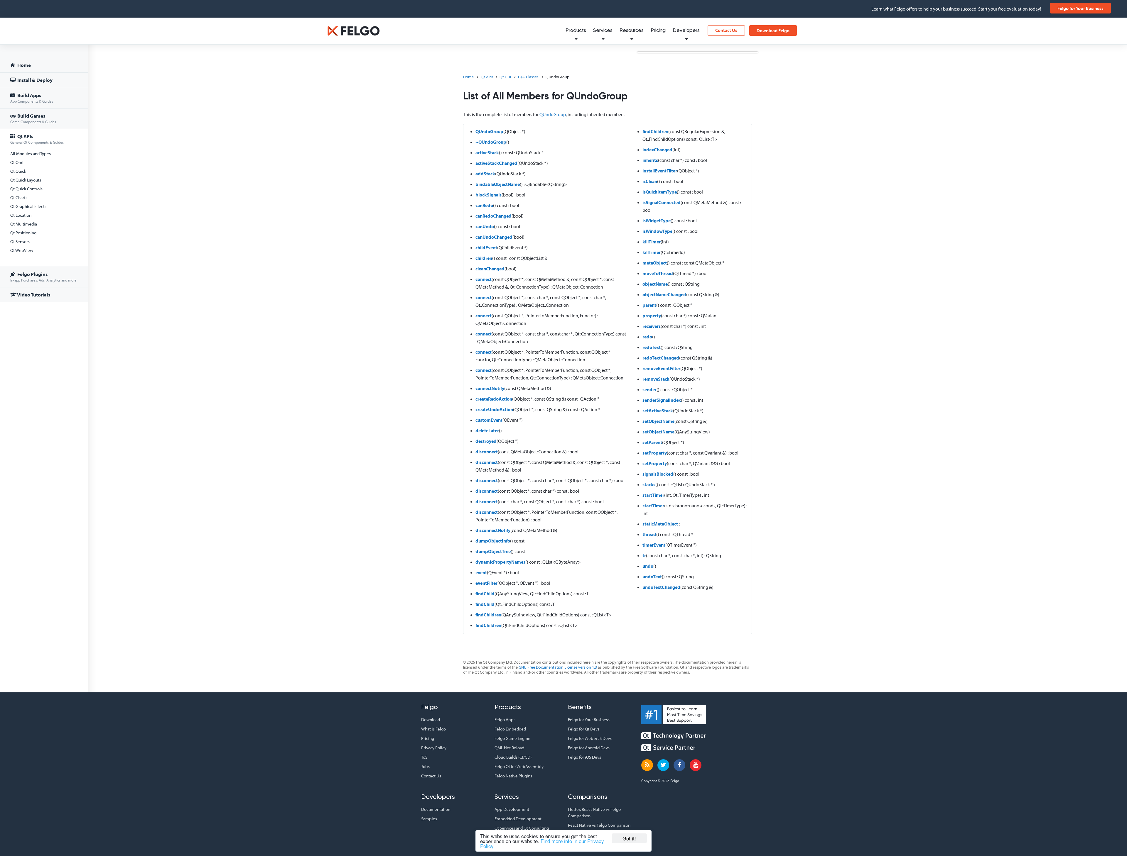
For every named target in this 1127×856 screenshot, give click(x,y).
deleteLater (487, 430)
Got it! (629, 838)
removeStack (655, 379)
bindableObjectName (497, 184)
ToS (424, 757)
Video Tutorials (33, 294)
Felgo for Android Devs (589, 747)
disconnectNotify (492, 530)
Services (603, 30)
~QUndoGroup (490, 142)
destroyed (486, 441)
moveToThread (657, 273)
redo (647, 337)
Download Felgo (773, 30)
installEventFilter (659, 171)
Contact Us (726, 30)
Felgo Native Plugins (513, 776)
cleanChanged (490, 269)
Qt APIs (37, 139)
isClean (649, 181)
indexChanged (657, 149)
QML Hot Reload (509, 747)
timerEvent (653, 545)
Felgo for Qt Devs (583, 729)
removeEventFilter (661, 368)
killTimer (651, 242)
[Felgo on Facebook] (679, 765)
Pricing (658, 30)
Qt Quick (18, 171)
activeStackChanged (496, 163)
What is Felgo (433, 729)
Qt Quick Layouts (25, 180)
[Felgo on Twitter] (663, 765)
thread (649, 534)
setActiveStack (657, 410)
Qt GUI (505, 76)
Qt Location (20, 215)
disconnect (486, 452)
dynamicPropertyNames (500, 562)
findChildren (488, 615)
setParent (652, 442)
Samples (429, 818)
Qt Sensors (20, 241)
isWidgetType (656, 220)
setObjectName (658, 421)
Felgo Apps (505, 719)
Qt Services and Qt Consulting (522, 828)
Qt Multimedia (23, 224)
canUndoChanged (493, 237)
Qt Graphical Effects (28, 206)
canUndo (484, 226)
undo (647, 566)
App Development (512, 809)
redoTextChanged (660, 358)
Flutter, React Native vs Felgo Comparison (594, 812)
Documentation (435, 809)
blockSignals (488, 195)
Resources (632, 30)
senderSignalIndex (661, 400)
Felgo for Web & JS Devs (590, 738)
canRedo (484, 205)
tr (644, 555)
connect (483, 279)
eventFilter (486, 583)
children (483, 258)
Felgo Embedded (510, 729)
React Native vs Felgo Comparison (599, 825)
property (651, 315)
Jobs (425, 766)
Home (23, 65)
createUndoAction (494, 409)
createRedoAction (493, 399)
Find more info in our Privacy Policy (542, 843)
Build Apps (31, 98)
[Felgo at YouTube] (695, 765)
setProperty (654, 453)
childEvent (486, 247)
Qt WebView (21, 250)
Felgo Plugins (43, 276)
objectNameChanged (664, 294)
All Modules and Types (30, 153)
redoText (651, 347)
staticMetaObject (660, 524)
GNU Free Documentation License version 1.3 (558, 667)
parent (649, 305)
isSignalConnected (661, 202)
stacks (648, 484)
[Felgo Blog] (647, 765)
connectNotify (489, 388)
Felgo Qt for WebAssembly (519, 766)
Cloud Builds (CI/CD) (513, 757)
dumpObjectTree (493, 551)
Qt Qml (16, 162)
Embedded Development (518, 818)
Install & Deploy (34, 80)
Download (430, 719)
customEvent (488, 420)
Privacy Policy (433, 747)
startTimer (653, 495)
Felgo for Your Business (1080, 8)
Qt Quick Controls (26, 188)
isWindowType (657, 231)
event (481, 572)
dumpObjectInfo (492, 541)
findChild (485, 593)
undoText (652, 576)
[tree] (44, 181)
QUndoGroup (552, 114)
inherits (650, 160)
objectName (655, 284)
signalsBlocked (657, 474)
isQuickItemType (659, 192)
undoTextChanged (661, 587)
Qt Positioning (23, 232)
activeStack (487, 152)
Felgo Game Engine (512, 738)
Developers (686, 30)
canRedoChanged (493, 216)
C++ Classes (528, 76)
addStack (485, 174)
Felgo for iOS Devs (584, 757)
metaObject (654, 263)
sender (649, 389)
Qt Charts (18, 197)
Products (576, 30)
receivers (651, 326)
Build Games (33, 118)
